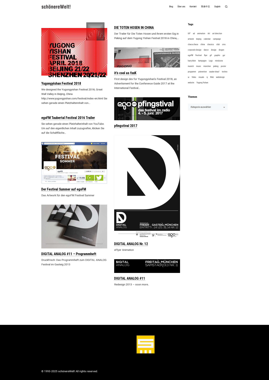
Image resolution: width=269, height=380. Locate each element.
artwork (191, 39)
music (198, 66)
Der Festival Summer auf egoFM (63, 189)
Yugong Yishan (202, 82)
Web (212, 77)
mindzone (219, 61)
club (218, 44)
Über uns (181, 6)
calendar (207, 39)
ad (194, 33)
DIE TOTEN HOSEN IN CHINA (134, 28)
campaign (217, 39)
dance (206, 50)
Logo (211, 61)
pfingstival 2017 (125, 126)
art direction (217, 33)
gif (211, 55)
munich (191, 66)
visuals (201, 77)
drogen (221, 50)
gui (224, 55)
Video (194, 77)
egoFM (190, 55)
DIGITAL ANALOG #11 (129, 278)
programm (192, 72)
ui (188, 77)
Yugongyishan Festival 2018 (61, 83)
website (191, 82)
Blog (171, 6)
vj (207, 77)
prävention (202, 72)
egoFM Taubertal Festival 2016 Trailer (68, 118)
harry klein (192, 61)
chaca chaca (193, 44)
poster (223, 66)
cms (224, 44)
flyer (205, 55)
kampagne (202, 61)
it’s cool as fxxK (125, 73)
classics (210, 44)
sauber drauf (214, 72)
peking (215, 66)
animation (201, 33)
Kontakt (193, 6)
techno (224, 72)
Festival (198, 55)
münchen (207, 66)
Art (209, 33)
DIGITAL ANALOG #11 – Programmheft (68, 254)
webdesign (220, 77)
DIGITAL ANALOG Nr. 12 (131, 244)
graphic (217, 55)
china (202, 44)
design (213, 50)
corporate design (194, 50)
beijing (198, 39)
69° (189, 33)
